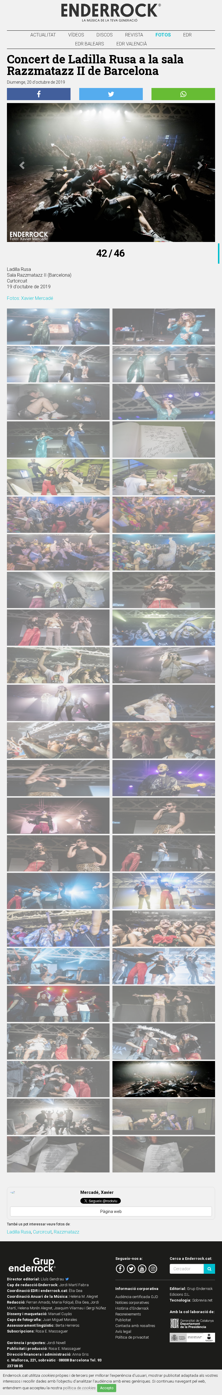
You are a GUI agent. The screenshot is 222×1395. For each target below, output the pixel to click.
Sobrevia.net (202, 1300)
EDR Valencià (131, 44)
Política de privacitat (132, 1337)
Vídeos (76, 35)
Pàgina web (111, 1211)
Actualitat (43, 35)
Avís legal (123, 1331)
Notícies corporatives (132, 1302)
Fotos (163, 35)
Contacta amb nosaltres (135, 1326)
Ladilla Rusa (19, 1232)
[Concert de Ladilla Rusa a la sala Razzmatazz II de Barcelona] (58, 330)
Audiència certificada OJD (136, 1297)
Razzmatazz (66, 1232)
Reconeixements (128, 1314)
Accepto (106, 1388)
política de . (79, 1387)
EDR (187, 35)
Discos (105, 35)
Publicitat (123, 1320)
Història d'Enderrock (132, 1308)
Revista (134, 35)
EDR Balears (89, 44)
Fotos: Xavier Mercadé (30, 298)
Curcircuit (42, 1232)
